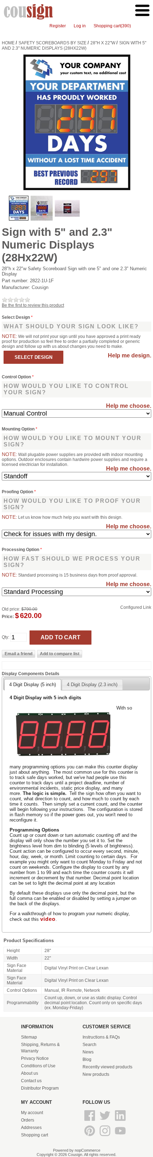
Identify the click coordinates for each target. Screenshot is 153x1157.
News (88, 1052)
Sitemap (29, 1037)
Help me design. (129, 355)
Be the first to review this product (33, 305)
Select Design (16, 317)
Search (89, 1044)
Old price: (11, 609)
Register (57, 25)
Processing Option (21, 549)
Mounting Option (19, 429)
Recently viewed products (107, 1066)
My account (32, 1112)
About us (29, 1073)
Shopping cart (34, 1135)
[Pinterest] (90, 1136)
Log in (80, 25)
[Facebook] (90, 1121)
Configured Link (135, 607)
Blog (87, 1059)
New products (96, 1074)
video (48, 919)
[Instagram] (105, 1136)
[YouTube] (120, 1136)
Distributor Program (40, 1088)
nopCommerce (87, 1150)
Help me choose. (128, 406)
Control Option (17, 376)
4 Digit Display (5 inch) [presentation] (32, 684)
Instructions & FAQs (101, 1037)
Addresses (31, 1127)
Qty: (5, 637)
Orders (27, 1120)
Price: (8, 616)
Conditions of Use (38, 1065)
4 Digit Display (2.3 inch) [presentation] (92, 684)
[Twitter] (105, 1121)
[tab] (32, 684)
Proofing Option (18, 491)
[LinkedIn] (120, 1121)
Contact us (31, 1080)
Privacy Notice (35, 1058)
